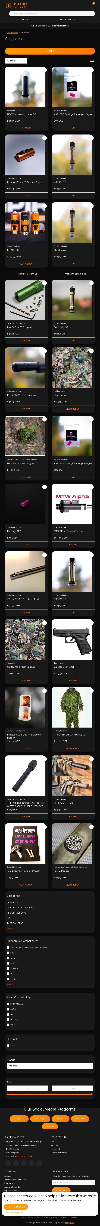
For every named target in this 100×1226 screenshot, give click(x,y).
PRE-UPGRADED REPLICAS (20, 907)
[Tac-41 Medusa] (73, 843)
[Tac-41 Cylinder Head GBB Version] (26, 843)
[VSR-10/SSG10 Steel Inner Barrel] (26, 571)
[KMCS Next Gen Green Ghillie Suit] (73, 707)
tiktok (50, 1127)
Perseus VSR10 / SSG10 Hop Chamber (25, 182)
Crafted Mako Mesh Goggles (21, 667)
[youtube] (32, 1163)
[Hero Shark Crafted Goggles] (26, 436)
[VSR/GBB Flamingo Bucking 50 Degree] (73, 436)
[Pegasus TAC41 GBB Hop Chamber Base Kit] (26, 707)
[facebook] (8, 1163)
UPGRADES (12, 902)
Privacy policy (51, 1217)
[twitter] (24, 1163)
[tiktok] (39, 1163)
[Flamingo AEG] (26, 504)
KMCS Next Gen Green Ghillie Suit (70, 735)
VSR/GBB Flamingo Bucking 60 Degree (73, 114)
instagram (40, 1119)
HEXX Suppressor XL (64, 803)
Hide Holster (60, 395)
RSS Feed (74, 1217)
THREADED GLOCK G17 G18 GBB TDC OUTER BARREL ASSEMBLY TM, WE (26, 805)
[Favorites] (87, 5)
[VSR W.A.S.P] (73, 154)
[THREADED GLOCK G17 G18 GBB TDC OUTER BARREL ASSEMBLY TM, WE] (26, 775)
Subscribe (61, 1191)
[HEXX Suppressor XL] (73, 775)
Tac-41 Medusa (61, 871)
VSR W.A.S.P (60, 182)
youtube (80, 1119)
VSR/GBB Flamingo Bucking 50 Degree (73, 463)
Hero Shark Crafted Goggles (20, 463)
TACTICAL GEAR (15, 923)
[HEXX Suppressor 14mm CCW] (26, 87)
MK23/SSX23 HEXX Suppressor (22, 395)
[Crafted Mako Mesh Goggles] (26, 639)
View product (26, 264)
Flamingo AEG (14, 531)
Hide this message (16, 1207)
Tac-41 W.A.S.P (61, 327)
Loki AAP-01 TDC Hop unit (20, 327)
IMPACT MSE (13, 250)
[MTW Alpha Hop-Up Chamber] (73, 504)
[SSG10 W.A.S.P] (73, 222)
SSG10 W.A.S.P (61, 250)
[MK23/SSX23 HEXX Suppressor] (26, 367)
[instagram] (16, 1163)
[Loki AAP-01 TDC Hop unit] (26, 300)
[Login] (82, 5)
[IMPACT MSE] (26, 222)
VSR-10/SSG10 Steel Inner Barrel (23, 599)
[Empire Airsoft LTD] (21, 5)
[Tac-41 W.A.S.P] (73, 300)
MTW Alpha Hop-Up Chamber (68, 531)
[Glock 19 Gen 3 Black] (73, 639)
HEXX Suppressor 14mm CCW (21, 114)
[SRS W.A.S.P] (73, 571)
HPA (9, 918)
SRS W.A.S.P (60, 599)
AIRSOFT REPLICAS (16, 913)
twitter (61, 1119)
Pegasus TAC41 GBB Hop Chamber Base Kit (24, 736)
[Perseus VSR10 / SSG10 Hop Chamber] (26, 154)
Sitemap (64, 1217)
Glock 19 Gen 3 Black (64, 667)
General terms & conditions (32, 1217)
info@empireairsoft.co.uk (21, 1156)
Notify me (26, 128)
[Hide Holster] (73, 367)
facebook (20, 1119)
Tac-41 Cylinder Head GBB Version (23, 871)
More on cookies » (13, 1212)
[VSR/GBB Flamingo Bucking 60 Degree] (73, 87)
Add (74, 128)
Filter (50, 51)
